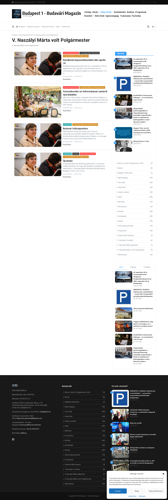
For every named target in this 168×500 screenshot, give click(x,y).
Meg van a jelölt (135, 423)
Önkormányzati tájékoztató (143, 308)
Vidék (58, 26)
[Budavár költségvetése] (37, 135)
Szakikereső (65, 26)
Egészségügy (112, 16)
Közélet (88, 16)
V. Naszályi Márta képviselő (89, 53)
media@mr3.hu (45, 412)
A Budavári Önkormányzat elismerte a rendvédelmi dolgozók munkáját (142, 412)
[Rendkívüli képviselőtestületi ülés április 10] (37, 63)
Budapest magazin (33, 26)
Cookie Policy (132, 496)
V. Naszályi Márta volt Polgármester (76, 56)
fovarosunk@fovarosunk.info (30, 425)
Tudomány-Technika (130, 16)
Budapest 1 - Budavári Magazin (51, 13)
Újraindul (67, 160)
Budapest (22, 26)
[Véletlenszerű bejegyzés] (17, 27)
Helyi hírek (106, 12)
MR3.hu (24, 433)
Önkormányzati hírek (26, 35)
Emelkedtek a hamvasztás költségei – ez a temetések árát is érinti (143, 98)
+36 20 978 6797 (32, 429)
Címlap (87, 12)
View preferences (156, 491)
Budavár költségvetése (75, 128)
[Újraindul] (37, 164)
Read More (67, 79)
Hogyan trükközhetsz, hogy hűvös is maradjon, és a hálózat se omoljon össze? (143, 324)
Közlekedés (120, 12)
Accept (118, 491)
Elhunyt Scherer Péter (141, 141)
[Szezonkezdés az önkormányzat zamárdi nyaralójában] (37, 102)
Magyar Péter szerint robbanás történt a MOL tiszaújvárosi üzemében (142, 130)
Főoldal (14, 35)
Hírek (95, 12)
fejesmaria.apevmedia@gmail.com (29, 418)
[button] (163, 474)
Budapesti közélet (48, 26)
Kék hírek (99, 16)
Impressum (142, 496)
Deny (137, 491)
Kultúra (130, 12)
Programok (140, 12)
